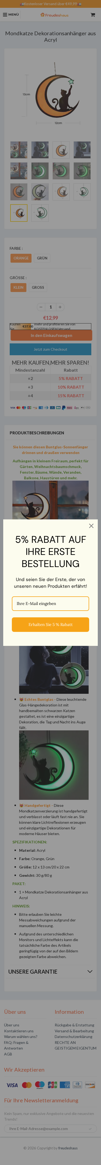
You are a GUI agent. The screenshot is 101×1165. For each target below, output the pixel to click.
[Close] (91, 525)
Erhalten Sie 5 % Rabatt (51, 624)
